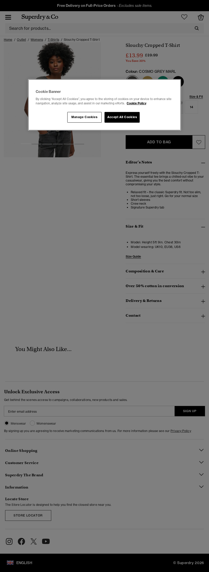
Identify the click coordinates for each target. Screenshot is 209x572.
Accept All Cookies (122, 117)
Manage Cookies (84, 117)
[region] (104, 105)
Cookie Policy (136, 103)
